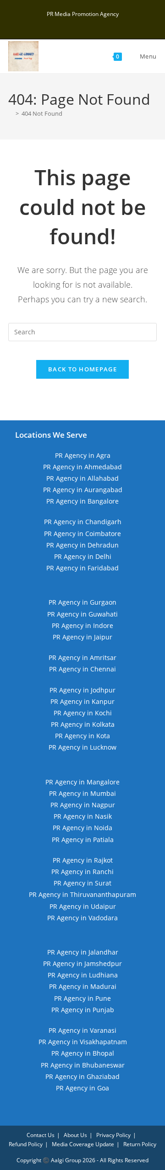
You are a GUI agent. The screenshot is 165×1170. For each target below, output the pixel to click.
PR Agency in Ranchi (82, 871)
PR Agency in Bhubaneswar (83, 1065)
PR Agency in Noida (82, 827)
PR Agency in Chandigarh (82, 521)
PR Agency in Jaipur (82, 637)
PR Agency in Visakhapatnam (82, 1041)
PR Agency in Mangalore (82, 782)
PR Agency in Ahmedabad (82, 466)
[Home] (10, 113)
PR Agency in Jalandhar (82, 952)
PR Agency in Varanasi (82, 1030)
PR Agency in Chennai (82, 669)
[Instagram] (84, 23)
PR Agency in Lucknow (82, 747)
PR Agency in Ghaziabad (82, 1076)
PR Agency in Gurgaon (82, 602)
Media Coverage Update (83, 1144)
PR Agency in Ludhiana (83, 975)
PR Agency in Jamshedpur (82, 963)
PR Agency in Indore (82, 625)
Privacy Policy (113, 1135)
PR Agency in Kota (82, 735)
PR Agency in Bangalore (82, 501)
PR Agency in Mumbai (82, 793)
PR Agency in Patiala (83, 839)
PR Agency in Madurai (82, 986)
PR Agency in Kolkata (83, 724)
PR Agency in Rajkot (83, 860)
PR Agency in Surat (82, 883)
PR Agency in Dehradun (82, 545)
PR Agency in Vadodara (82, 917)
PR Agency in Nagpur (82, 804)
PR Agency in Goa (82, 1088)
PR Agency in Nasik (83, 816)
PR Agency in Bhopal (82, 1053)
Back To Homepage (82, 369)
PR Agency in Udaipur (83, 906)
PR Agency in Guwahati (82, 614)
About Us (75, 1135)
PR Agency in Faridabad (82, 568)
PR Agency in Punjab (82, 1009)
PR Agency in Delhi (82, 556)
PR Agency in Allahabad (82, 478)
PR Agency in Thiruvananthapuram (82, 894)
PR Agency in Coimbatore (82, 533)
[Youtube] (93, 23)
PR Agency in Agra (82, 455)
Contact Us (41, 1135)
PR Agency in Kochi (83, 712)
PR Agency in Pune (82, 998)
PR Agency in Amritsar (82, 657)
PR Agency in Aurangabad (82, 489)
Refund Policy (26, 1144)
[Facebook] (73, 23)
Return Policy (139, 1144)
